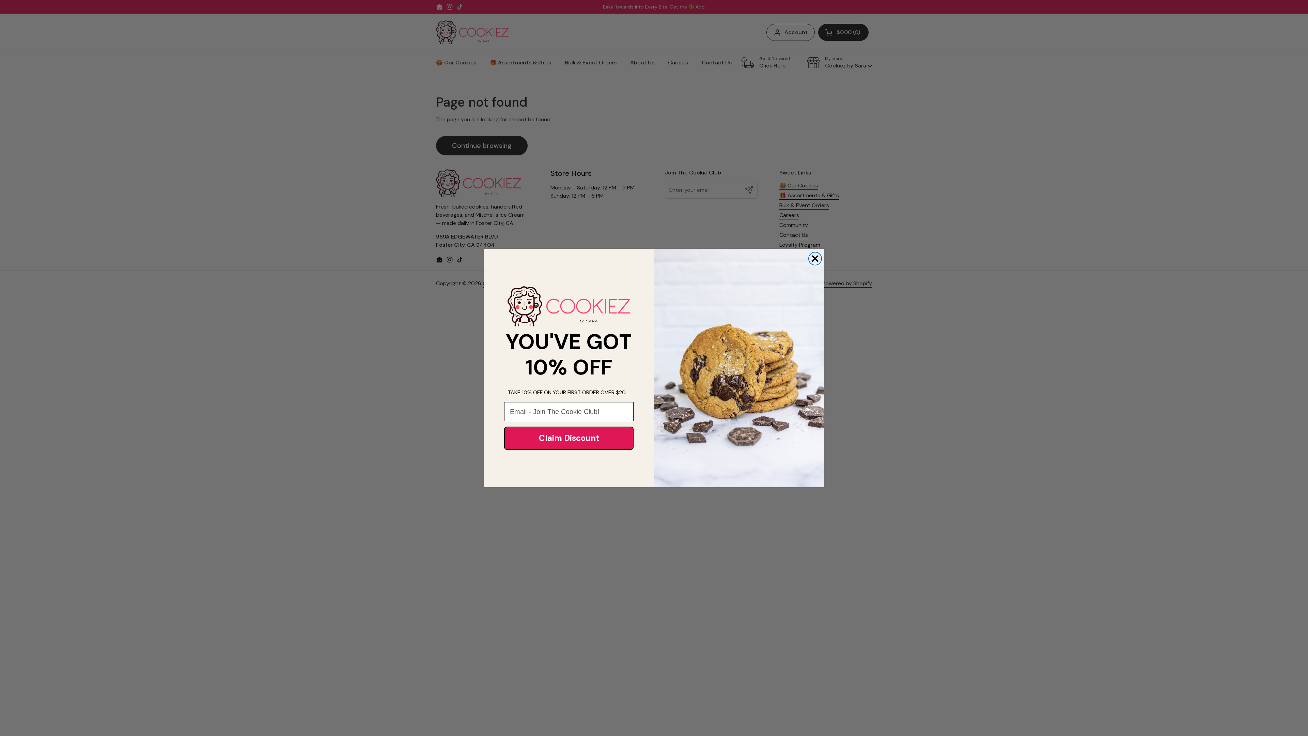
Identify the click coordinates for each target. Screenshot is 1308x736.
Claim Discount (569, 438)
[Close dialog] (815, 258)
